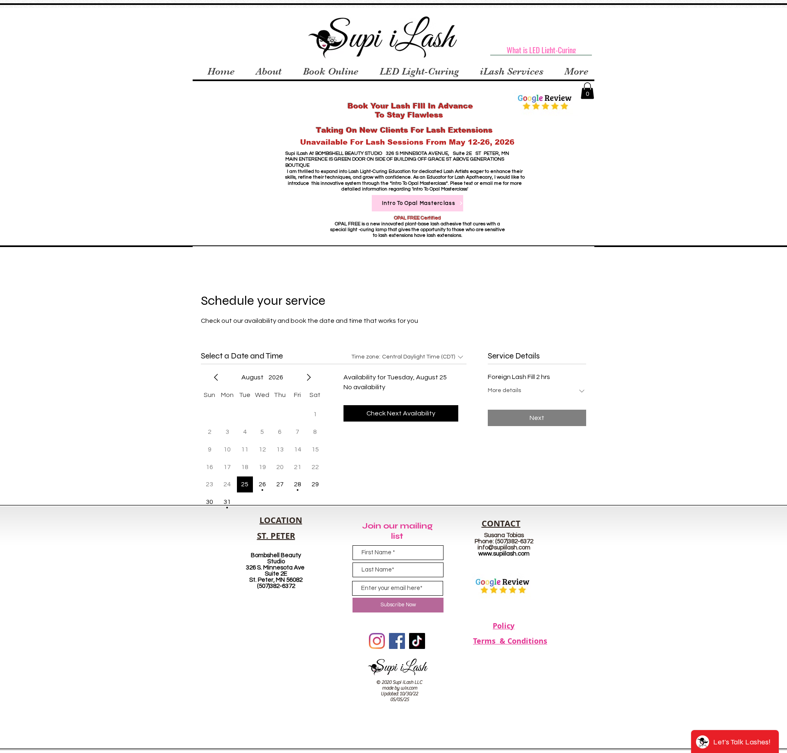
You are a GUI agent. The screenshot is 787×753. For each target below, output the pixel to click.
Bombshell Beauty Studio (276, 558)
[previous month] (216, 377)
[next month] (309, 377)
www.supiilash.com (504, 554)
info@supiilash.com (504, 547)
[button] (587, 90)
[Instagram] (377, 641)
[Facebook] (397, 641)
